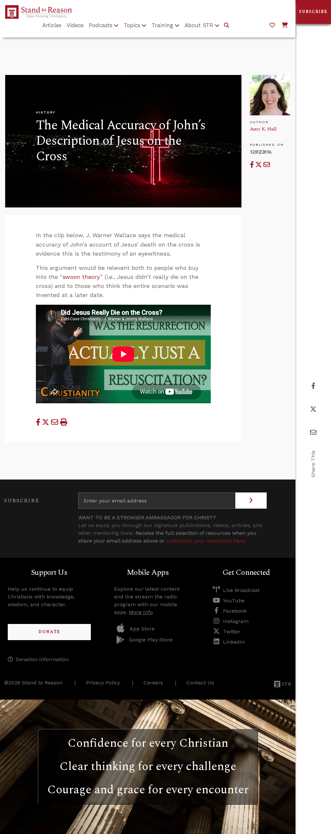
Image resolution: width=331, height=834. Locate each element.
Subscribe (313, 12)
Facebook (235, 611)
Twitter (231, 631)
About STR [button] (199, 25)
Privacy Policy (103, 683)
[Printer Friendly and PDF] (63, 422)
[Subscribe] (251, 500)
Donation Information (42, 659)
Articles (51, 25)
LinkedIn (234, 642)
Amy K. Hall (263, 129)
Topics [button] (132, 25)
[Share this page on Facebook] (253, 165)
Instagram (236, 621)
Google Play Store (151, 640)
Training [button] (162, 25)
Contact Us (200, 683)
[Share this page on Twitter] (259, 165)
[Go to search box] (226, 25)
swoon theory (81, 277)
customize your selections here (205, 541)
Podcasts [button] (100, 25)
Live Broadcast (241, 590)
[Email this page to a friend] (266, 165)
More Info (141, 612)
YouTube (234, 600)
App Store (142, 629)
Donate (49, 632)
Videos (75, 25)
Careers (153, 683)
